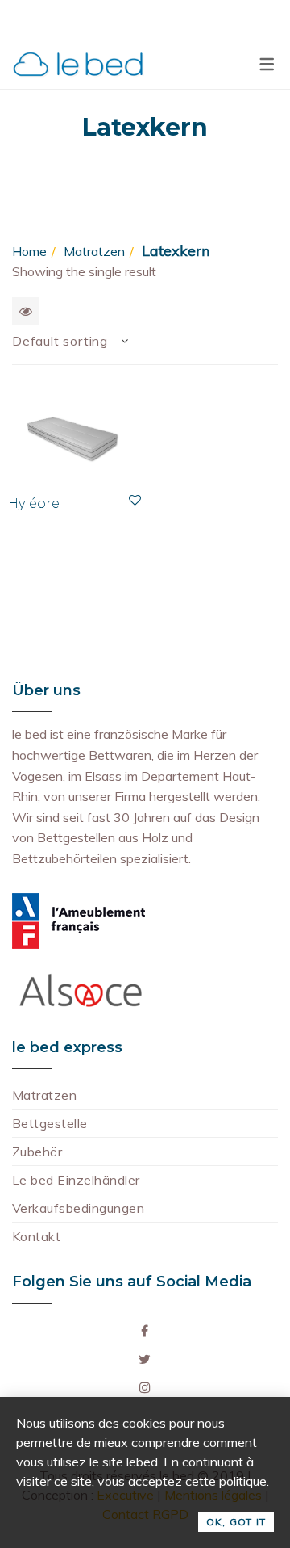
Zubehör (37, 1151)
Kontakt (36, 1236)
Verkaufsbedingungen (78, 1208)
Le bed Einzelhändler (76, 1180)
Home (29, 251)
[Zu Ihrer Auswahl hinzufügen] (135, 500)
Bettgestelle (50, 1123)
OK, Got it (236, 1522)
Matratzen (94, 251)
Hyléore (34, 503)
